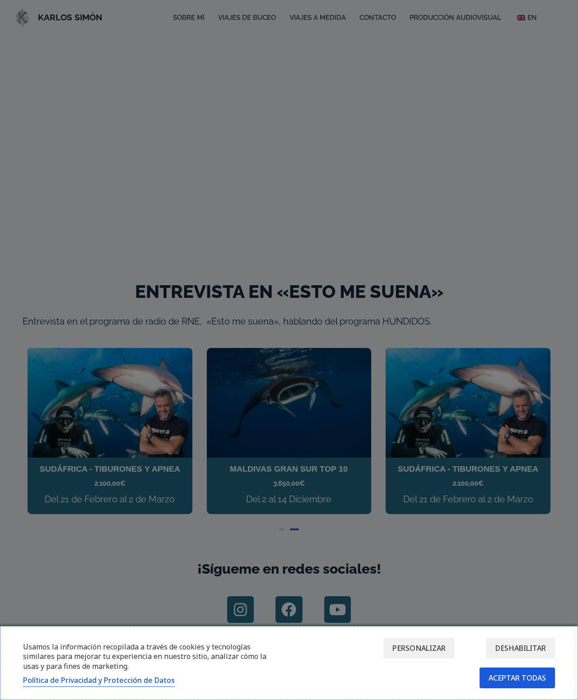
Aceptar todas (517, 678)
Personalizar (419, 648)
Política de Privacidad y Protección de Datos (99, 680)
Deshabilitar (520, 648)
